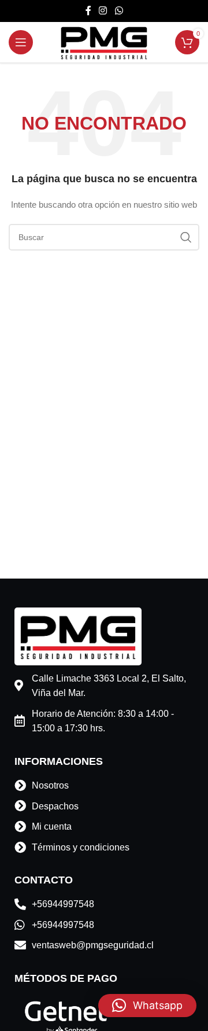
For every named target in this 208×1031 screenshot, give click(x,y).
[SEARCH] (186, 237)
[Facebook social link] (88, 11)
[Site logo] (104, 41)
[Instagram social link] (103, 11)
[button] (147, 1005)
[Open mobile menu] (21, 42)
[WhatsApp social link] (119, 11)
